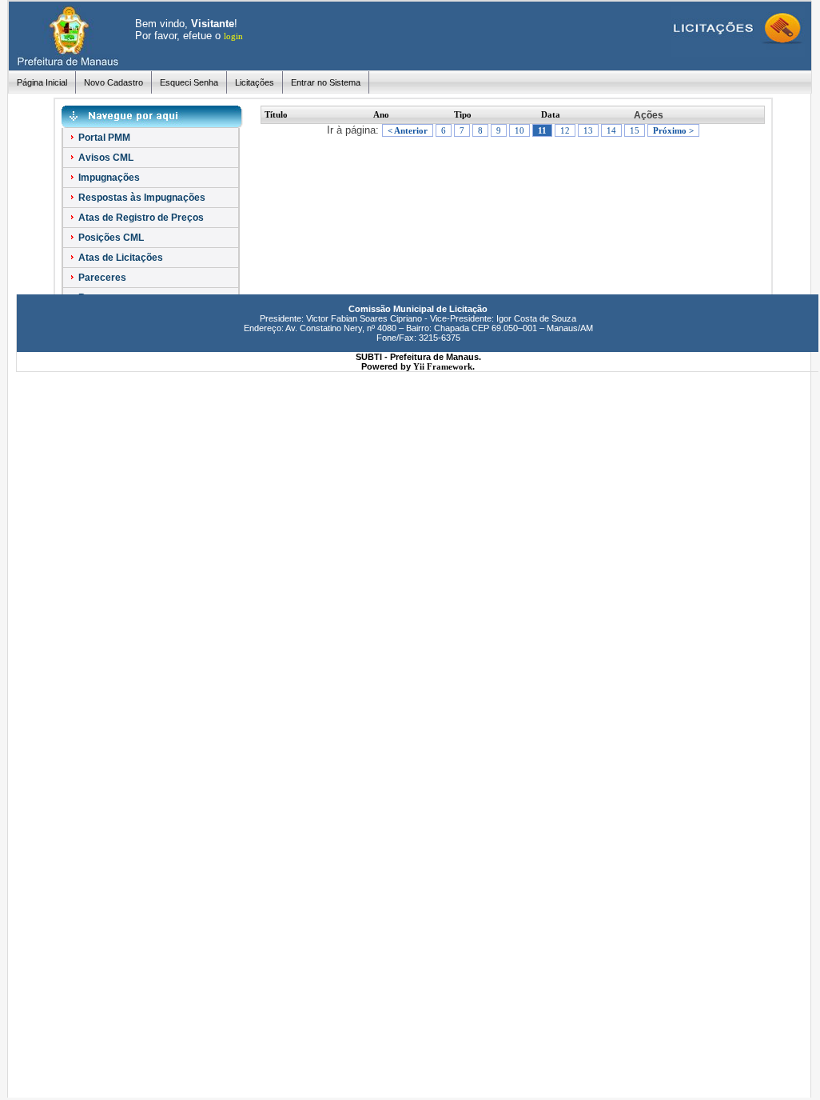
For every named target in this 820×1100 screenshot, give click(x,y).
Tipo (463, 114)
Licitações (254, 82)
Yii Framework (442, 366)
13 (588, 130)
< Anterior (408, 130)
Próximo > (673, 130)
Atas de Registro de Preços (140, 217)
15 (634, 130)
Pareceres (101, 277)
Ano (381, 114)
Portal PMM (103, 137)
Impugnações (108, 177)
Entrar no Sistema (325, 82)
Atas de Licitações (119, 257)
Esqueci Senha (189, 82)
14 (611, 130)
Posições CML (110, 237)
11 (542, 130)
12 (565, 130)
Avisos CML (104, 157)
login (233, 36)
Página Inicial (42, 82)
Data (550, 114)
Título (276, 114)
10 (519, 130)
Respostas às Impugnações (140, 197)
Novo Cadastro (113, 82)
